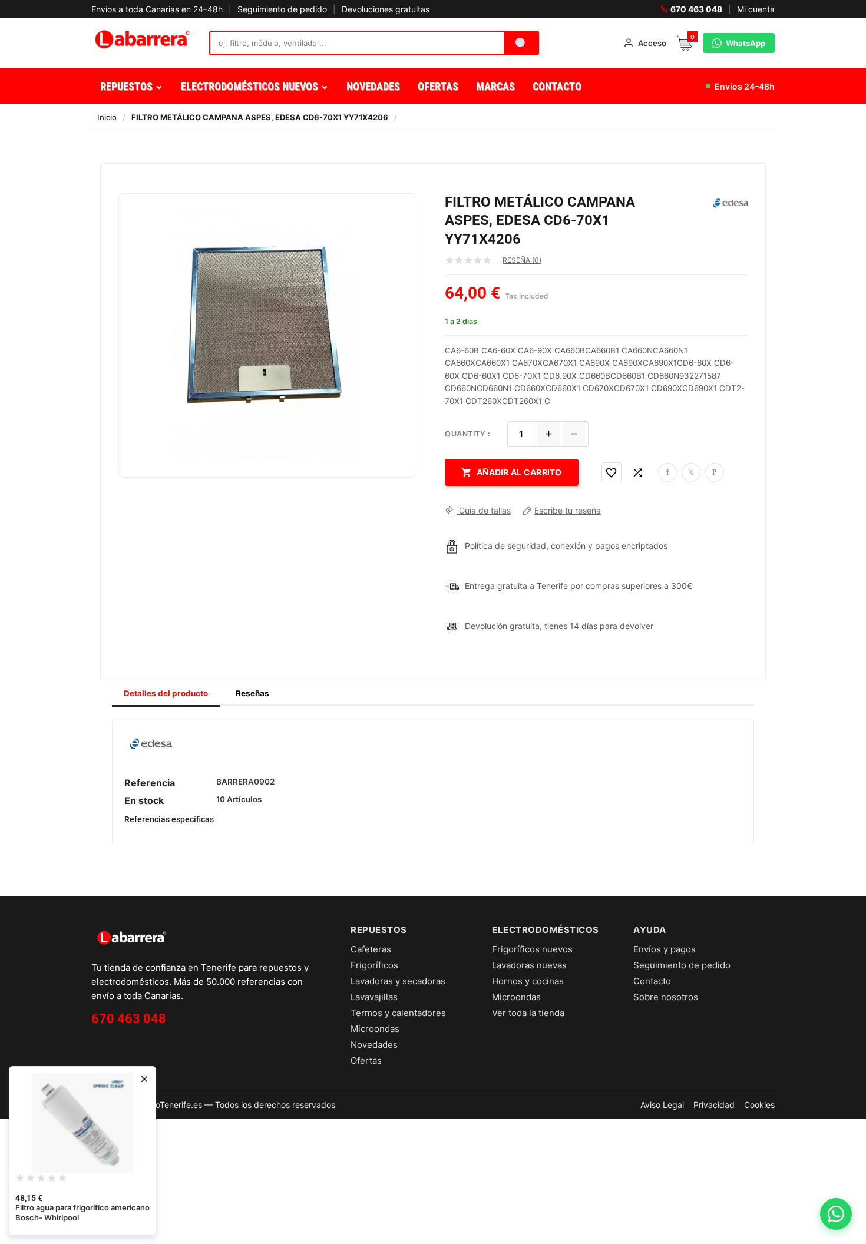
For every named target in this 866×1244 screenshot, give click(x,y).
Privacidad (714, 1105)
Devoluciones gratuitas (385, 9)
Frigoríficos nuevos (532, 949)
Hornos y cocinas (528, 981)
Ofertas (366, 1060)
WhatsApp (745, 43)
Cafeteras (371, 949)
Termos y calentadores (398, 1012)
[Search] (521, 43)
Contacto (652, 981)
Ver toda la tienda (528, 1012)
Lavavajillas (374, 997)
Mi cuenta (756, 9)
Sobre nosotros (665, 997)
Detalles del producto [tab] (166, 693)
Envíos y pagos (664, 949)
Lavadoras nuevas (529, 965)
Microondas (375, 1028)
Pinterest (714, 472)
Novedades (374, 1044)
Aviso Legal (662, 1105)
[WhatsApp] (836, 1214)
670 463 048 (696, 9)
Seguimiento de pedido (282, 9)
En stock (144, 800)
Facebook (667, 472)
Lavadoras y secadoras (398, 981)
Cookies (759, 1105)
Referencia (149, 783)
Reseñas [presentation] (252, 693)
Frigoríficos (374, 965)
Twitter (691, 472)
